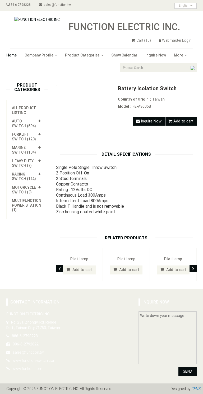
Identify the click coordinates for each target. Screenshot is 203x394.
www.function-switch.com (34, 360)
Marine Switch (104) (24, 149)
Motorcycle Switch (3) (24, 189)
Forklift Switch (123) (24, 136)
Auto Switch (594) (24, 123)
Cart (143, 40)
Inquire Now (155, 55)
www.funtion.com (27, 369)
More (178, 55)
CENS (196, 389)
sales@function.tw (57, 5)
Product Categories (82, 55)
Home (11, 55)
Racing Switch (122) (24, 176)
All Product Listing (24, 110)
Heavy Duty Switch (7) (23, 163)
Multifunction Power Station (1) (26, 205)
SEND (187, 371)
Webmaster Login (176, 40)
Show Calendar (124, 55)
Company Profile (39, 55)
